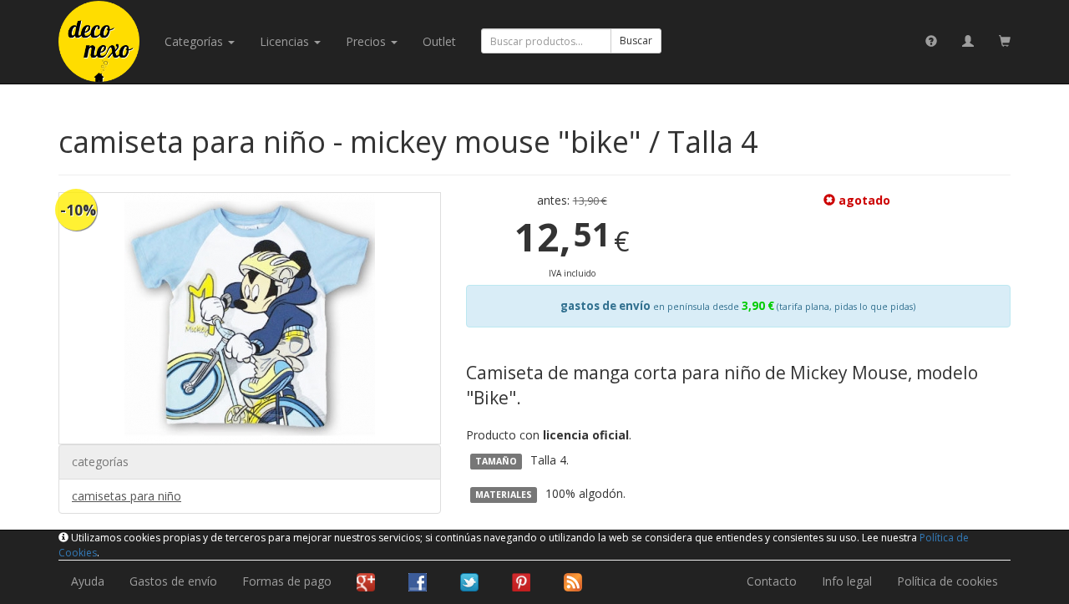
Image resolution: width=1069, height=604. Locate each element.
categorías (195, 41)
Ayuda (87, 581)
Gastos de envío (173, 581)
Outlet (439, 41)
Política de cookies (947, 581)
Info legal (847, 581)
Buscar (636, 40)
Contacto (772, 581)
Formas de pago (287, 581)
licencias (286, 41)
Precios (367, 41)
